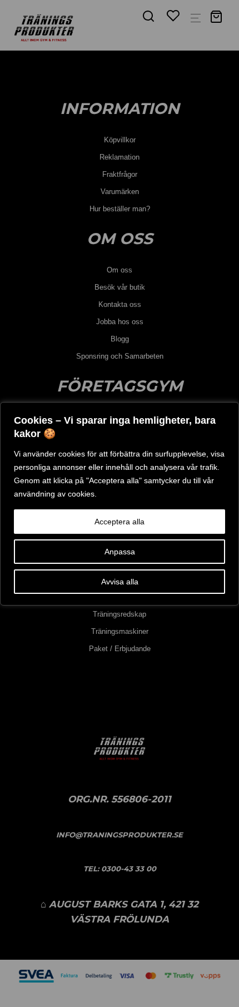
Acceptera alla (119, 521)
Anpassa (119, 551)
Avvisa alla (119, 581)
